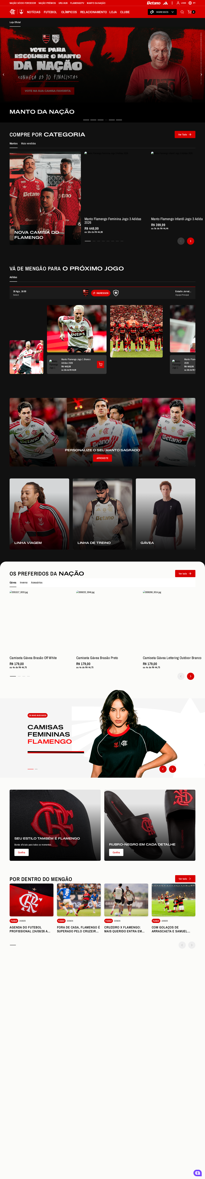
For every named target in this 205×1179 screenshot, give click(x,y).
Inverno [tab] (24, 582)
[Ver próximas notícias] (191, 945)
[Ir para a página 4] (103, 241)
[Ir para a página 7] (117, 241)
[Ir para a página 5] (108, 241)
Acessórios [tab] (36, 582)
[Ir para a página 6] (112, 241)
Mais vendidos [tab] (28, 143)
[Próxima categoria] (172, 769)
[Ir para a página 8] (122, 241)
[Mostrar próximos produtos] (190, 241)
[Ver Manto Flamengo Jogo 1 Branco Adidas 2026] (100, 364)
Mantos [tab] (14, 143)
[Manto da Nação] (3, 74)
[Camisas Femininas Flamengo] (102, 733)
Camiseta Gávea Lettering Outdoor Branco (172, 657)
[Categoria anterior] (163, 769)
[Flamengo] (17, 12)
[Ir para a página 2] (94, 241)
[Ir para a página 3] (98, 241)
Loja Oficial (15, 22)
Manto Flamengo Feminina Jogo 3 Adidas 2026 (112, 220)
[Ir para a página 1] (87, 241)
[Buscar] (182, 12)
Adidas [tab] (13, 277)
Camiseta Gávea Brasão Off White (33, 657)
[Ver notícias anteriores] (182, 945)
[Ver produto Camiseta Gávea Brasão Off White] (41, 622)
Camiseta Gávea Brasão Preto (97, 657)
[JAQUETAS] (201, 74)
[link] (102, 74)
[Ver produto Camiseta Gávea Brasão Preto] (107, 622)
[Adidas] (165, 2)
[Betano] (154, 2)
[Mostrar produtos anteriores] (181, 241)
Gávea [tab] (13, 582)
